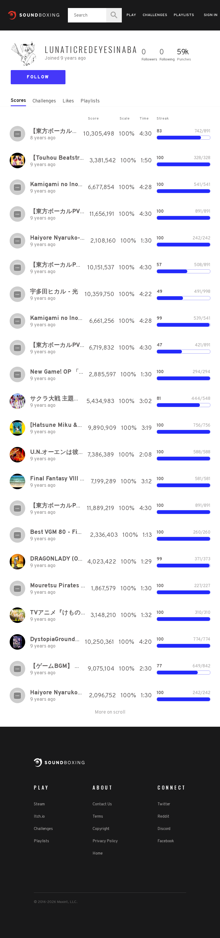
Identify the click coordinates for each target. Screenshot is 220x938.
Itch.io (39, 816)
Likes (68, 101)
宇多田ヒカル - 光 (54, 292)
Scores (18, 101)
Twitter (163, 804)
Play (131, 15)
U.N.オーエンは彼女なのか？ (69, 452)
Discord (163, 829)
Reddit (163, 816)
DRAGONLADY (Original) (64, 559)
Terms (98, 816)
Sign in (211, 15)
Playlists (184, 15)
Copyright (101, 829)
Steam (39, 804)
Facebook (165, 841)
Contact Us (102, 804)
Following (167, 59)
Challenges (155, 15)
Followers (149, 59)
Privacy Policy (105, 841)
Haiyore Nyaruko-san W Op (68, 238)
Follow (38, 77)
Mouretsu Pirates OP (59, 585)
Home (98, 853)
